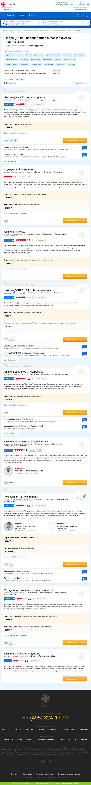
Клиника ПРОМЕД (14, 231)
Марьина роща (36, 64)
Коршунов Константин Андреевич (25, 527)
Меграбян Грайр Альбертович (29, 471)
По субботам (11, 83)
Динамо (28, 55)
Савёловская (35, 59)
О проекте (14, 774)
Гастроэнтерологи (69, 729)
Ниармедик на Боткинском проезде (25, 97)
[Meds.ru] (45, 700)
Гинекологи (5, 729)
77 (84, 572)
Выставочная (49, 64)
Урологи (41, 729)
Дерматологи (85, 729)
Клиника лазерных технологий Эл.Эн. (26, 441)
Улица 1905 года (69, 59)
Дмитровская (39, 55)
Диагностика (8, 15)
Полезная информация (44, 774)
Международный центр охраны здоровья (28, 590)
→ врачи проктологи (12, 46)
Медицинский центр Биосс (19, 169)
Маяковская (67, 55)
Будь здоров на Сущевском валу (17, 571)
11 (84, 155)
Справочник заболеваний (46, 739)
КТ (76, 739)
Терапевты (29, 729)
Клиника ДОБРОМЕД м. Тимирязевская (27, 290)
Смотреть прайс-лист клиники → (16, 133)
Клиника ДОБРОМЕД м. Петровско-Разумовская (24, 353)
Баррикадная (10, 55)
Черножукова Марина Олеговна (67, 527)
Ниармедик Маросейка (13, 154)
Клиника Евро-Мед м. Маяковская (24, 371)
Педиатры (17, 729)
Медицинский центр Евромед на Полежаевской (23, 426)
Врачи (31, 15)
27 (84, 579)
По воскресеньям (81, 83)
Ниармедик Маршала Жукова (16, 147)
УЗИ (68, 739)
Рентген (84, 739)
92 (84, 420)
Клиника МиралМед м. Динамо (22, 653)
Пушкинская (24, 59)
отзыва (9, 104)
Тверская (58, 59)
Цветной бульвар (11, 64)
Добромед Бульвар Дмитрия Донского (19, 346)
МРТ (61, 739)
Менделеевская (79, 55)
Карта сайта (27, 774)
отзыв (8, 661)
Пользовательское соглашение (69, 774)
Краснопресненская (53, 55)
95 (84, 427)
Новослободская (11, 59)
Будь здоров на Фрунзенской (16, 578)
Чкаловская (24, 64)
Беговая (20, 55)
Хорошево (71, 64)
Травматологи (53, 729)
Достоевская (61, 64)
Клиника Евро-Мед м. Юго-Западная (19, 419)
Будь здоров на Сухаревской (21, 496)
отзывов (9, 240)
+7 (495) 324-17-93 (64, 4)
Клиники (21, 15)
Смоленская (47, 59)
